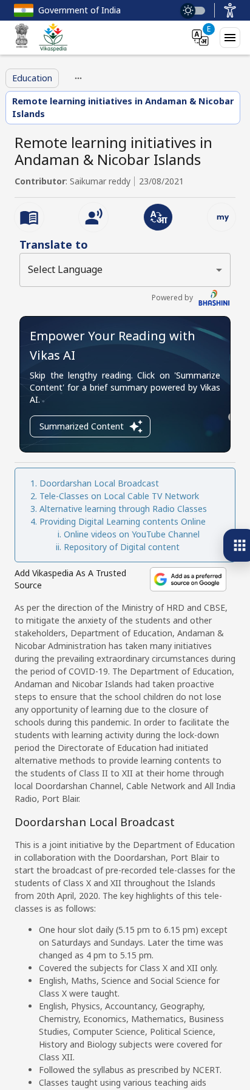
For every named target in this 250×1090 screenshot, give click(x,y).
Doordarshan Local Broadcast (99, 483)
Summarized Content (81, 426)
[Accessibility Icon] (230, 10)
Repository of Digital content (122, 547)
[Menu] (230, 37)
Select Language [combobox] (65, 269)
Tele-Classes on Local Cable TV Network (119, 496)
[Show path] (78, 78)
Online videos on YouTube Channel (132, 534)
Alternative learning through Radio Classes (123, 508)
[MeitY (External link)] (22, 38)
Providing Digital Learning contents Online (122, 521)
